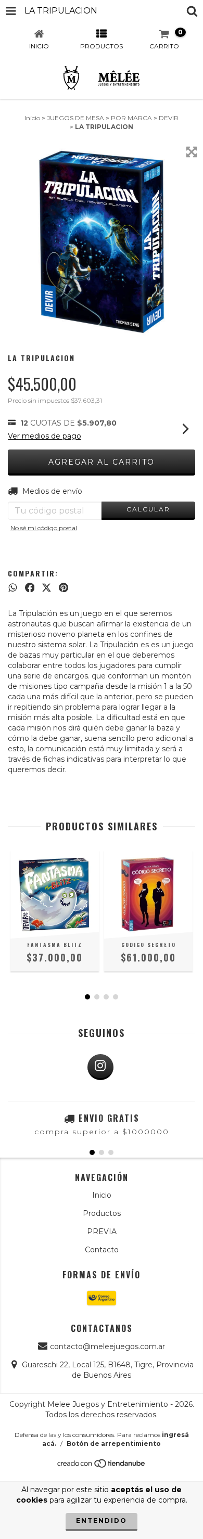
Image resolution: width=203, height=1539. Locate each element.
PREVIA (102, 1231)
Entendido (101, 1520)
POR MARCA (131, 118)
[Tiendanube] (101, 1466)
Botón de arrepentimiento (114, 1443)
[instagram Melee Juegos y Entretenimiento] (100, 1067)
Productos (102, 1213)
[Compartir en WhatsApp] (13, 587)
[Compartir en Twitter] (47, 587)
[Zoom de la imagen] (191, 152)
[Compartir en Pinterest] (63, 587)
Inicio (32, 118)
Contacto (102, 1249)
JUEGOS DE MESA (75, 118)
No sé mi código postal (43, 528)
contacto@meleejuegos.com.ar (107, 1346)
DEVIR (169, 118)
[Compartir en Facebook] (30, 587)
